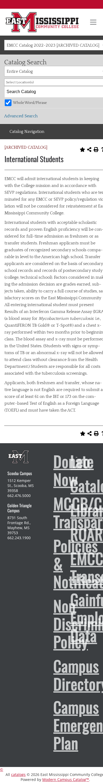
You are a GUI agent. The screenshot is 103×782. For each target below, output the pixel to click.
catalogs (18, 774)
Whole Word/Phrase (30, 103)
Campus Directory (50, 674)
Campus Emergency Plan (50, 724)
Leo (67, 461)
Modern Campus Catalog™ (65, 779)
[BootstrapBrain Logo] (18, 456)
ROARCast (67, 534)
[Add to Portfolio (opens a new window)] (82, 149)
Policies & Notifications (50, 563)
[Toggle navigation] (93, 22)
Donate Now (50, 470)
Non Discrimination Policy (50, 623)
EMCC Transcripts (67, 567)
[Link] (42, 22)
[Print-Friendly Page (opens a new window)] (96, 149)
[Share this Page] (89, 149)
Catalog (67, 485)
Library (67, 509)
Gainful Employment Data (67, 617)
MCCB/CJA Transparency (50, 512)
